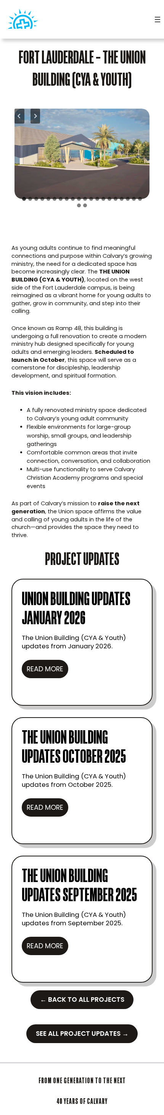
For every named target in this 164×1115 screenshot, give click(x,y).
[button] (82, 154)
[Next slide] (35, 116)
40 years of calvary (82, 1101)
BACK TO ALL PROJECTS (82, 999)
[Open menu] (157, 19)
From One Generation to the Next (82, 1080)
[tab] (24, 199)
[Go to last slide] (19, 116)
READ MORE (47, 671)
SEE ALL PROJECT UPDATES (82, 1033)
